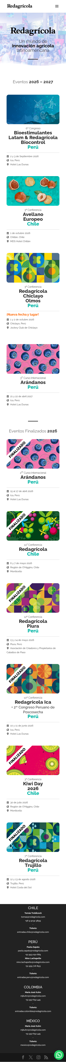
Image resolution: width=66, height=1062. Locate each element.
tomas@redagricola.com (33, 917)
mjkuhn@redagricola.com (33, 996)
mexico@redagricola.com (33, 1045)
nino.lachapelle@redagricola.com (33, 962)
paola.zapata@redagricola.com (33, 950)
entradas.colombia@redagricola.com (33, 1011)
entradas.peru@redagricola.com (33, 977)
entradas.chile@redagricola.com (33, 932)
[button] (59, 1055)
